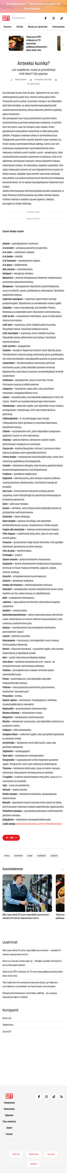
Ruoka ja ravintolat (38, 27)
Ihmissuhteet (59, 27)
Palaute (9, 1134)
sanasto (54, 856)
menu (6, 856)
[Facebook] (45, 18)
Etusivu (8, 27)
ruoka (29, 856)
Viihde (20, 27)
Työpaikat (9, 1115)
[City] (9, 1096)
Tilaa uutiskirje (9, 1121)
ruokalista (41, 856)
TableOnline (7, 1025)
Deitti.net (6, 1018)
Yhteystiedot (9, 1103)
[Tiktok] (62, 18)
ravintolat (18, 856)
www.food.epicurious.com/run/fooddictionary (39, 824)
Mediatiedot (9, 1109)
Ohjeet (9, 1128)
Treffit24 (33, 1164)
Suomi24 (6, 1031)
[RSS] (61, 1097)
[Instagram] (53, 18)
